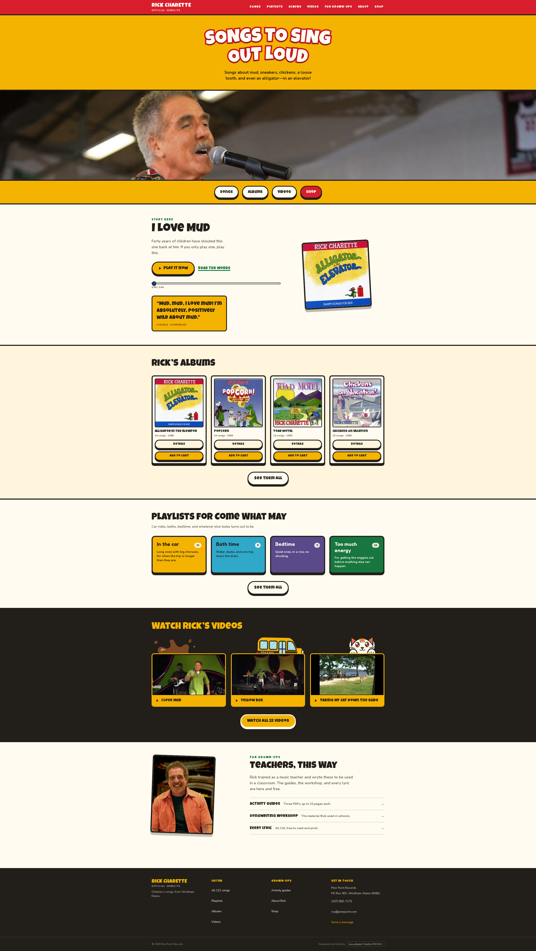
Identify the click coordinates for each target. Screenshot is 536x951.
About (363, 6)
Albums (295, 6)
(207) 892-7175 (341, 901)
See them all (268, 478)
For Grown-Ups (338, 6)
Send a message (342, 922)
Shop (379, 6)
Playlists (275, 6)
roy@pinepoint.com (344, 912)
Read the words (214, 268)
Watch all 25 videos (268, 721)
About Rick (278, 901)
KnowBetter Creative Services (365, 944)
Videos (313, 6)
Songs (255, 6)
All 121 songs (220, 890)
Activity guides (281, 890)
